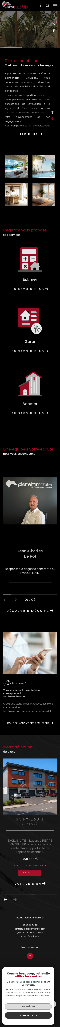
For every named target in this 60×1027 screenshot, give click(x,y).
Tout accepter (28, 1015)
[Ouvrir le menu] (55, 5)
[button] (15, 600)
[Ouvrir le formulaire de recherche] (47, 5)
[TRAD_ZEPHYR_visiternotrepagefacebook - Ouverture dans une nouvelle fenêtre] (30, 967)
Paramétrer (28, 1006)
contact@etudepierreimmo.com (30, 939)
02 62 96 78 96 (30, 936)
